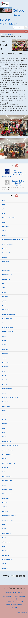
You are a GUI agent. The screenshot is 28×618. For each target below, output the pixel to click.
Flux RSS (13, 607)
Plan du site (6, 596)
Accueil (3, 34)
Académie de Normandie (14, 592)
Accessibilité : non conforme (13, 602)
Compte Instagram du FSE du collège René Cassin (12, 173)
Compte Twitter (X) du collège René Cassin (18, 183)
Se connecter (21, 612)
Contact (13, 599)
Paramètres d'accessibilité (13, 604)
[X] (20, 576)
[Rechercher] (26, 27)
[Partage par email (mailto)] (13, 576)
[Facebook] (16, 576)
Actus (9, 34)
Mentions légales (19, 596)
